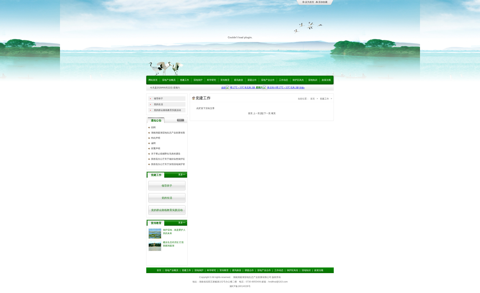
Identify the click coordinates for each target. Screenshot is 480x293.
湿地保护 (198, 80)
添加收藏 (322, 2)
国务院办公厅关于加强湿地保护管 (168, 164)
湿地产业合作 (267, 80)
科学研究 (211, 80)
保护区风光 (298, 80)
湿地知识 (312, 80)
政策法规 (326, 80)
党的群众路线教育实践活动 (167, 110)
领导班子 (158, 98)
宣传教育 (225, 80)
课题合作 (252, 80)
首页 (312, 98)
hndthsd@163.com (278, 281)
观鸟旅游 (238, 80)
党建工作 (184, 80)
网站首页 (153, 80)
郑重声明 (155, 148)
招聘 (153, 127)
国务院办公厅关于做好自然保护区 (168, 159)
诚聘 (153, 143)
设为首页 (309, 2)
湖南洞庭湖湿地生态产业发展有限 (168, 132)
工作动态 (283, 80)
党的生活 (158, 104)
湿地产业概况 (169, 80)
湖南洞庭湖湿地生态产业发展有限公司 (252, 277)
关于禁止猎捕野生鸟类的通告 (165, 153)
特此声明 (155, 138)
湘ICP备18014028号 (240, 286)
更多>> (181, 174)
